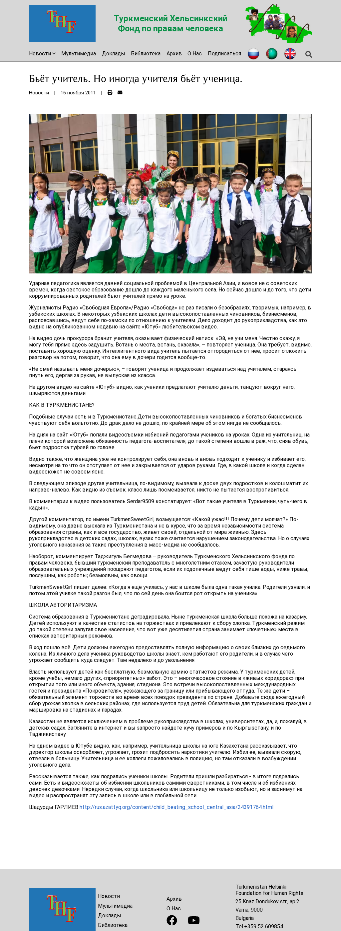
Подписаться (224, 53)
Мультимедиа (78, 53)
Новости (109, 896)
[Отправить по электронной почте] (120, 93)
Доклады (113, 53)
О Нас (194, 53)
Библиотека (146, 53)
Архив (174, 53)
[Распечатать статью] (110, 93)
